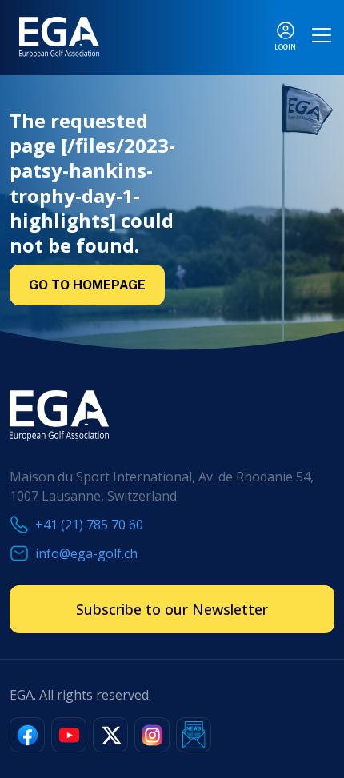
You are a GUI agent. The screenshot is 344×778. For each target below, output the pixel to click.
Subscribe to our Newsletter (172, 609)
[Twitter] (110, 734)
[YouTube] (68, 734)
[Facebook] (27, 734)
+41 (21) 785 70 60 (89, 524)
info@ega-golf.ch (86, 553)
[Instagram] (152, 734)
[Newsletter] (193, 734)
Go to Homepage (87, 285)
